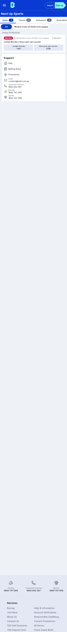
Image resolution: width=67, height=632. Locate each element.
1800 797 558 (15, 98)
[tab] (8, 20)
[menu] (4, 5)
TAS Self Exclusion (17, 625)
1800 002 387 (15, 87)
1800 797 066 (15, 92)
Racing (10, 608)
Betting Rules (14, 69)
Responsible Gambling (46, 616)
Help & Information (44, 608)
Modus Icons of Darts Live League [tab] (31, 26)
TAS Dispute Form (16, 630)
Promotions (13, 75)
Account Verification (45, 612)
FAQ (10, 63)
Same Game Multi (43, 630)
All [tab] (6, 26)
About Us (12, 616)
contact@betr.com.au (18, 81)
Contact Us (13, 621)
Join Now (12, 612)
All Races (39, 625)
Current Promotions (44, 621)
